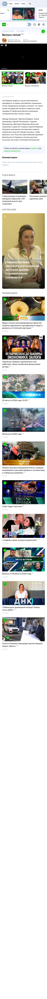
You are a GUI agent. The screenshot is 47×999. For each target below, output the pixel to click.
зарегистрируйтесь (12, 151)
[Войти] (39, 24)
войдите (34, 148)
